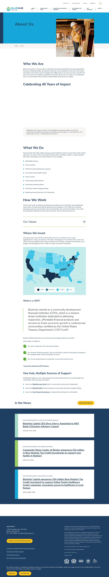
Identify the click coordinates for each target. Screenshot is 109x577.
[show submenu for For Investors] (92, 9)
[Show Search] (100, 3)
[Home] (15, 9)
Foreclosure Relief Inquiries (15, 552)
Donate (85, 3)
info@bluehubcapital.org (26, 533)
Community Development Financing (59, 9)
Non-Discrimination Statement (16, 558)
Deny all (12, 573)
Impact (99, 8)
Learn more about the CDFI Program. (36, 366)
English (92, 3)
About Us (33, 9)
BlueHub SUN (37, 388)
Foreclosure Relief (43, 9)
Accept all (25, 573)
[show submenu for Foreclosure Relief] (48, 9)
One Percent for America (41, 392)
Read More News (85, 403)
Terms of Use (74, 552)
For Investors (89, 9)
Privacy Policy (67, 552)
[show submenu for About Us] (35, 9)
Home (16, 46)
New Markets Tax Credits (76, 9)
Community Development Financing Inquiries (21, 548)
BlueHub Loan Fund (39, 384)
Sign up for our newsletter (20, 541)
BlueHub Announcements (30, 420)
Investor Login (76, 3)
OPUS (70, 555)
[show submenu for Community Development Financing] (67, 9)
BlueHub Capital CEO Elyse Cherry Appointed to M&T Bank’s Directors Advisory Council (51, 425)
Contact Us (66, 3)
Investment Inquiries (13, 555)
